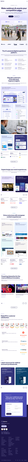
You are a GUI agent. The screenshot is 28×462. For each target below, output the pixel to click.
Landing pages (3, 442)
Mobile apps (9, 441)
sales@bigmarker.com (6, 431)
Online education (3, 454)
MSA (17, 460)
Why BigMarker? (17, 438)
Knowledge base (10, 453)
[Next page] (26, 195)
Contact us (16, 453)
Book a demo (11, 16)
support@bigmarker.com (7, 432)
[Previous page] (24, 195)
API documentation (10, 454)
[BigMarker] (2, 1)
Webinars (2, 438)
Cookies (22, 460)
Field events (2, 453)
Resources (9, 452)
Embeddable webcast (10, 444)
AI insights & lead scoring (11, 443)
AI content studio (10, 442)
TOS (15, 460)
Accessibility (25, 460)
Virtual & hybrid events (3, 441)
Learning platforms (3, 444)
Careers (16, 452)
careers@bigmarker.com (7, 433)
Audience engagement (11, 438)
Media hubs (2, 443)
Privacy (20, 460)
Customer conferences (4, 452)
